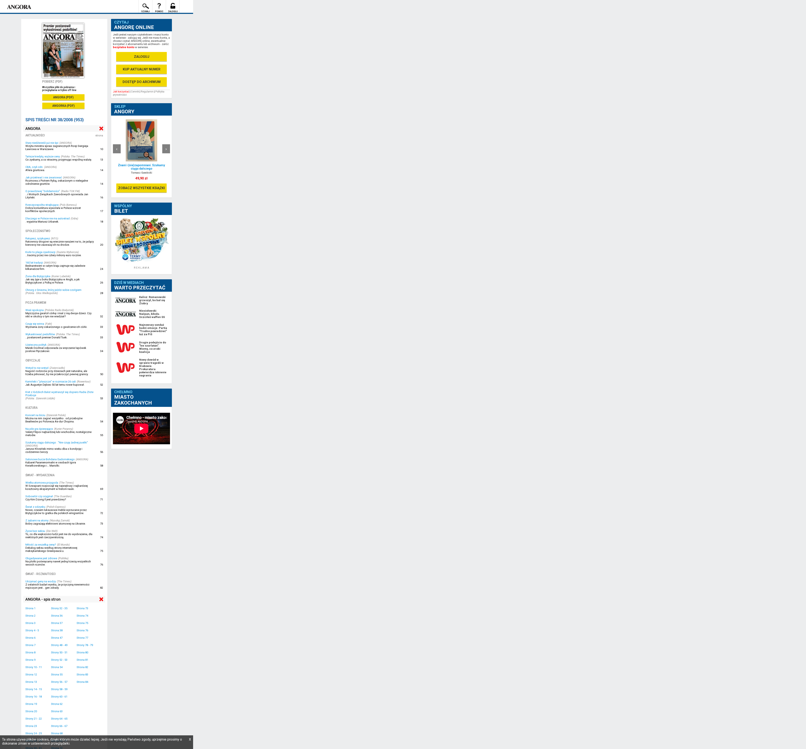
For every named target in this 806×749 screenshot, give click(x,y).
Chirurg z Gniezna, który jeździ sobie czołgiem (53, 289)
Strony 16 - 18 (33, 696)
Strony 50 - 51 (59, 652)
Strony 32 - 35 (59, 608)
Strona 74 (82, 615)
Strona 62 (57, 703)
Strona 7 (30, 645)
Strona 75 (82, 623)
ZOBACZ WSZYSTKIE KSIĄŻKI (141, 188)
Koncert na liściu (35, 415)
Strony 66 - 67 (59, 726)
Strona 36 (57, 615)
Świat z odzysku (35, 506)
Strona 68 (57, 733)
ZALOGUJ (141, 57)
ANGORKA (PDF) (63, 105)
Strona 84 (82, 681)
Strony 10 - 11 (33, 667)
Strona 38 (57, 630)
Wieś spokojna (34, 310)
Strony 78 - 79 (85, 645)
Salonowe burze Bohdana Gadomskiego (50, 459)
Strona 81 (82, 659)
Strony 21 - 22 (33, 718)
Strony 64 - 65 (59, 718)
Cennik (135, 91)
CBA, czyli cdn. (34, 167)
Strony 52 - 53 (59, 659)
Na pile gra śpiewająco (39, 428)
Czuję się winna (34, 323)
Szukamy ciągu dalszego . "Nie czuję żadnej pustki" (56, 442)
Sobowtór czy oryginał (39, 496)
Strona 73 (82, 608)
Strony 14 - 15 (33, 689)
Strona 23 (31, 726)
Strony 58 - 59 (59, 689)
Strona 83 (82, 674)
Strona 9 (30, 659)
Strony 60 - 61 (59, 696)
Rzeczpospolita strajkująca (42, 204)
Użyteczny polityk (36, 344)
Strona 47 (57, 637)
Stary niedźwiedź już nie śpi (41, 142)
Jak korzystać (121, 91)
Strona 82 (82, 667)
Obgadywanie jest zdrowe (41, 558)
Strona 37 (57, 623)
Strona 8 (30, 652)
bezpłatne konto (123, 47)
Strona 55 (57, 674)
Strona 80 (82, 652)
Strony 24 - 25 (33, 733)
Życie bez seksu (35, 531)
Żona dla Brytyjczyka (37, 276)
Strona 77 (82, 637)
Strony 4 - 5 (32, 630)
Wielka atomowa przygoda (41, 482)
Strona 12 (31, 674)
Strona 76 (82, 630)
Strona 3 (30, 623)
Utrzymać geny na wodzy (40, 581)
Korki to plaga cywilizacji (40, 252)
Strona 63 (57, 711)
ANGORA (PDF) (63, 97)
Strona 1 (30, 608)
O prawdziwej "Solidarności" (42, 191)
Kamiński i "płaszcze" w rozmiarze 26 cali (50, 381)
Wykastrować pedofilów (40, 334)
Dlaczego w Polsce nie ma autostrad (47, 218)
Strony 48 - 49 (59, 645)
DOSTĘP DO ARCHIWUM (142, 82)
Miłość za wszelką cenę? (40, 544)
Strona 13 (31, 681)
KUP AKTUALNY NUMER (141, 69)
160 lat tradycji (34, 262)
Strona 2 (30, 615)
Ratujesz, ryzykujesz (37, 238)
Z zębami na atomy (36, 520)
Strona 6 (30, 637)
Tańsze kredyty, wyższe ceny (42, 156)
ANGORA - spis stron (42, 599)
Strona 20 (31, 711)
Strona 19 (31, 703)
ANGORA (33, 128)
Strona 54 (57, 667)
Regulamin (147, 91)
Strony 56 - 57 (59, 681)
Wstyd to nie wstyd (36, 367)
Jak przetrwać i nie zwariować (43, 177)
